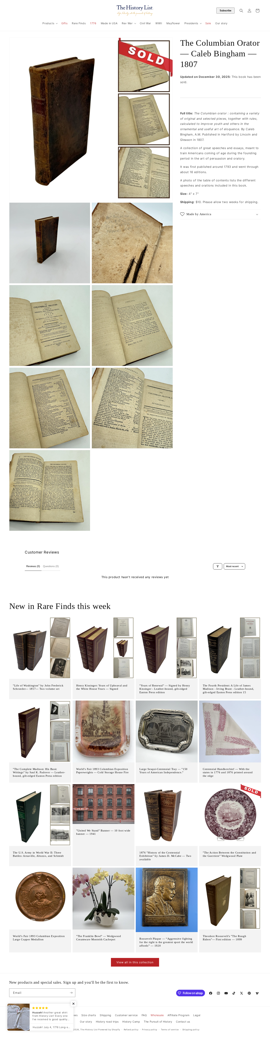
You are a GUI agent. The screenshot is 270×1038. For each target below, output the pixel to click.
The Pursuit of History (158, 1021)
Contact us (183, 1021)
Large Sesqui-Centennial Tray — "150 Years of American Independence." (163, 771)
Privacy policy (149, 1029)
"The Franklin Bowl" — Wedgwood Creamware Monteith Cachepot (98, 938)
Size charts (88, 1015)
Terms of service (170, 1029)
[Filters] (217, 566)
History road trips (107, 1021)
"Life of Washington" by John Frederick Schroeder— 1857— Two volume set (38, 687)
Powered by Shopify (109, 1029)
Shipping (105, 1015)
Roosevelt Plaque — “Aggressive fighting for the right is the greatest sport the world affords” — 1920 (166, 942)
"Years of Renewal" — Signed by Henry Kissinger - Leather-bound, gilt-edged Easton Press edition (164, 689)
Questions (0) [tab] (51, 566)
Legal (196, 1015)
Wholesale (157, 1015)
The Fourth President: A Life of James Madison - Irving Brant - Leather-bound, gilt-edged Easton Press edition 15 (228, 689)
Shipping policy (190, 1029)
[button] (49, 23)
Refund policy (131, 1029)
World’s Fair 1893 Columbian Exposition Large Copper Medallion (39, 938)
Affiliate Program (178, 1015)
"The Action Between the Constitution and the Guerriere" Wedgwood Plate (229, 854)
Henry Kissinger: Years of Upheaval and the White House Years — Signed (101, 687)
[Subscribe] (71, 992)
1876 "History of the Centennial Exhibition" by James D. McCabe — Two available (165, 856)
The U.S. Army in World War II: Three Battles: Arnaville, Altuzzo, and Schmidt (38, 854)
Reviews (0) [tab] (33, 566)
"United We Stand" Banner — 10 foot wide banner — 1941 (103, 832)
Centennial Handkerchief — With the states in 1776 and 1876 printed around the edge (228, 772)
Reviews (72, 1015)
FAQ (144, 1015)
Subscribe (225, 10)
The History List (89, 1029)
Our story (86, 1021)
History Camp (131, 1021)
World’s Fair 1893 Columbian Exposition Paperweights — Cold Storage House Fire (102, 771)
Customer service (126, 1015)
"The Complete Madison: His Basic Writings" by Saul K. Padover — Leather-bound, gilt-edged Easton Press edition (39, 772)
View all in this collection (135, 962)
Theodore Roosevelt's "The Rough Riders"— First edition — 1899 (224, 938)
